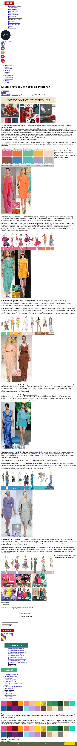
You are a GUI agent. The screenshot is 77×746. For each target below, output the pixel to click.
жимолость (35, 217)
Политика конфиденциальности (11, 739)
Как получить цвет (14, 24)
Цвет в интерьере (13, 14)
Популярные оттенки (15, 18)
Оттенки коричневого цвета (17, 660)
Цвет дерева (12, 16)
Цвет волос (11, 21)
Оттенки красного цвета (16, 650)
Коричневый (9, 77)
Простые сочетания (14, 6)
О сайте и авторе (6, 741)
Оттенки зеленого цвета (16, 655)
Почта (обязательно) (26, 616)
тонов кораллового (13, 225)
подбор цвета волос (11, 676)
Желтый (7, 70)
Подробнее (45, 744)
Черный (7, 82)
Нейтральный (9, 79)
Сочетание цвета (6, 41)
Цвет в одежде (13, 11)
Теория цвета (12, 8)
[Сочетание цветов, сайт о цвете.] (6, 39)
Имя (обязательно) (26, 613)
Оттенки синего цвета (15, 657)
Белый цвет (12, 664)
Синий (7, 74)
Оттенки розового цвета (16, 648)
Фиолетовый (9, 75)
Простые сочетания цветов (13, 686)
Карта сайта (12, 28)
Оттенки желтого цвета (15, 654)
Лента (10, 26)
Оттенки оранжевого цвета (17, 652)
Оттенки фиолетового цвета (17, 659)
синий (38, 452)
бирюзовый (37, 463)
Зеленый (7, 72)
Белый (7, 80)
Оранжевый (8, 68)
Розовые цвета (9, 65)
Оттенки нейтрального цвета (17, 662)
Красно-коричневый (30, 395)
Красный (7, 67)
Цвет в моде (12, 13)
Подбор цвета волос (14, 19)
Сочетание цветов (14, 23)
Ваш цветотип (12, 9)
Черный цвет (12, 665)
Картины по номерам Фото (13, 683)
